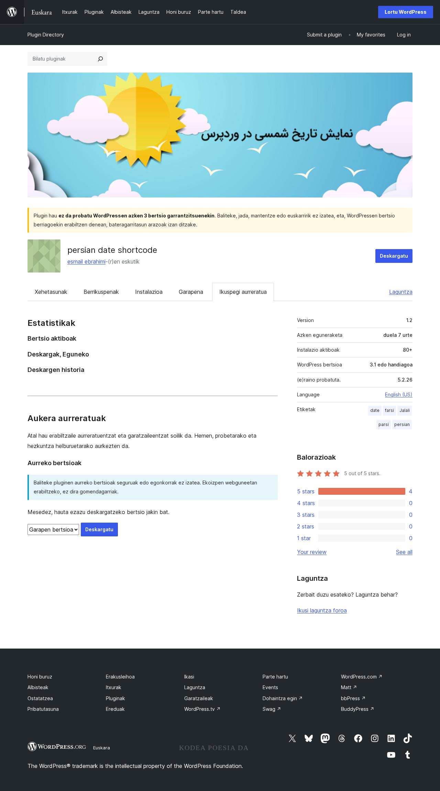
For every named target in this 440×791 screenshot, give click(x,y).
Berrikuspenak (101, 291)
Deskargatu (394, 256)
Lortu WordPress (406, 12)
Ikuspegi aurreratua (243, 291)
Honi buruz (40, 677)
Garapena (191, 291)
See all (404, 551)
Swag (272, 709)
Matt (349, 687)
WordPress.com (362, 677)
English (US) (398, 394)
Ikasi (189, 677)
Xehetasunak (51, 291)
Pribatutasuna (43, 709)
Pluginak (115, 698)
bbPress (353, 698)
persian (402, 424)
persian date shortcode (112, 250)
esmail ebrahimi (86, 261)
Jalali (404, 410)
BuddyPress (357, 709)
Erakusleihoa (120, 677)
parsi (383, 424)
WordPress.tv (202, 709)
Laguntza (400, 291)
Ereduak (115, 709)
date (375, 410)
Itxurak (113, 687)
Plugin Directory (46, 35)
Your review (312, 551)
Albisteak (38, 687)
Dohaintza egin (283, 698)
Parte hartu (275, 677)
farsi (389, 410)
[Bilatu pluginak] (100, 59)
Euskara (101, 747)
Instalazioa (149, 291)
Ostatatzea (40, 698)
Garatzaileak (198, 698)
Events (270, 687)
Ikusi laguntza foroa (322, 610)
